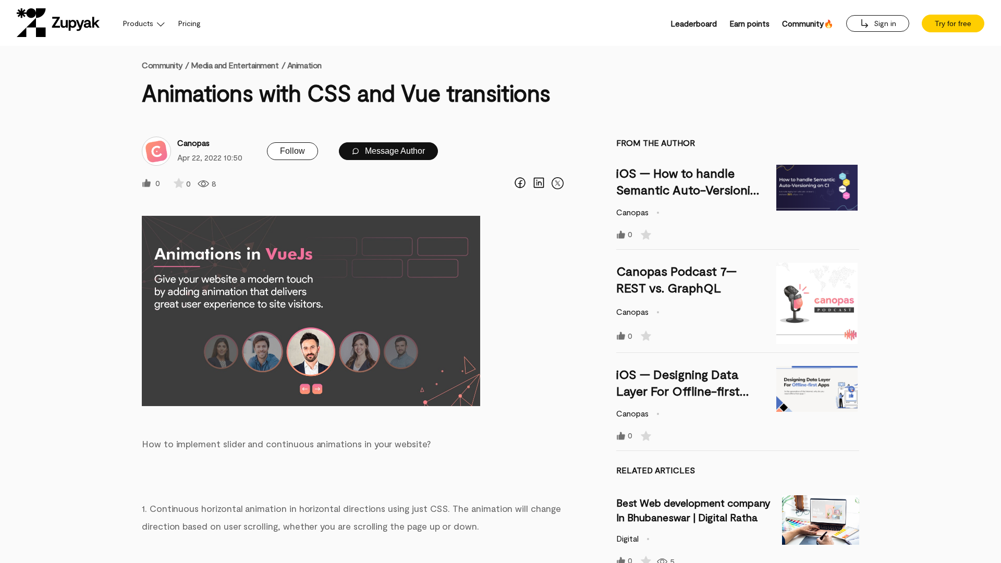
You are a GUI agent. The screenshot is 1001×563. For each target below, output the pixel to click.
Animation (304, 65)
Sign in (884, 23)
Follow (292, 150)
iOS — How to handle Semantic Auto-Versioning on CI (690, 189)
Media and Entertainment (235, 65)
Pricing (189, 23)
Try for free (953, 23)
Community (165, 65)
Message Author (394, 150)
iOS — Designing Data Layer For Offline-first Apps (678, 390)
